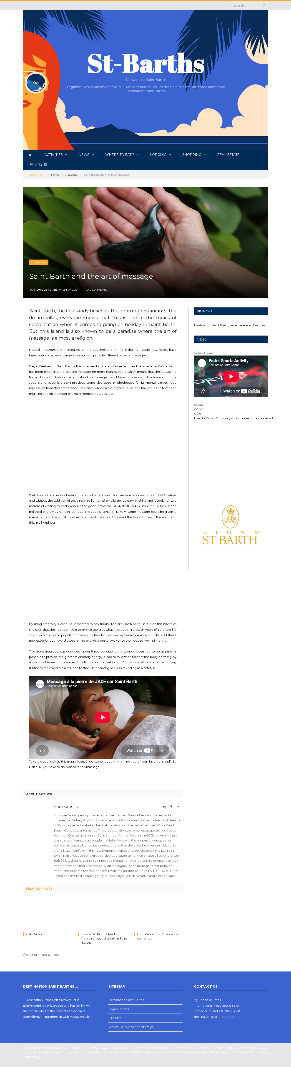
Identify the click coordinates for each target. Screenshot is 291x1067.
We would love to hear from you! (132, 1027)
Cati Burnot (34, 934)
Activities (54, 155)
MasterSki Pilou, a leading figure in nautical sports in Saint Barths (104, 938)
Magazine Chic (80, 1016)
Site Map (115, 1018)
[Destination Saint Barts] (145, 79)
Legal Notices (118, 1009)
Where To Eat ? (119, 155)
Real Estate (228, 155)
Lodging (158, 155)
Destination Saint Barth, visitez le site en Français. (230, 325)
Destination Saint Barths (126, 1000)
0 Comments (98, 289)
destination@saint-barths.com (216, 1016)
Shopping (191, 155)
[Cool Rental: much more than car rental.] (158, 914)
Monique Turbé (45, 289)
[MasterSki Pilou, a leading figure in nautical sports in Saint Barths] (102, 914)
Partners (38, 164)
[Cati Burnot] (47, 914)
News (84, 155)
